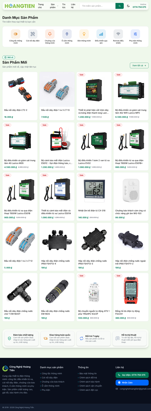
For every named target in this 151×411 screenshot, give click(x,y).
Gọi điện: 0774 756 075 (133, 375)
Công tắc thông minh (51, 373)
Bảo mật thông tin (87, 373)
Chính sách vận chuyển (90, 386)
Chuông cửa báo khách (52, 381)
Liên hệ (73, 6)
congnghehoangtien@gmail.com (134, 388)
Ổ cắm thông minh (49, 386)
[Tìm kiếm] (119, 6)
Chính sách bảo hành (89, 381)
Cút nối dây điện (49, 377)
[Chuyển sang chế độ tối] (128, 6)
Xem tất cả (137, 65)
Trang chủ (41, 6)
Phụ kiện (45, 390)
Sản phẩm (52, 6)
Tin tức (63, 6)
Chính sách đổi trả (87, 377)
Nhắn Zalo (127, 382)
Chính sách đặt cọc (88, 390)
